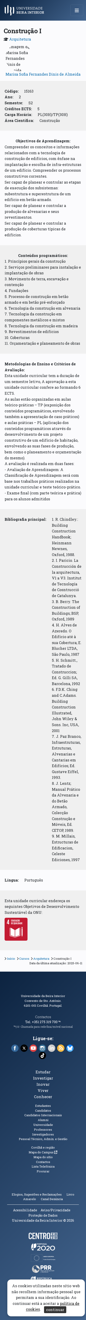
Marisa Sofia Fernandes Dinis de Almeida (43, 74)
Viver (43, 1090)
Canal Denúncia (52, 1199)
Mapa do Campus (43, 1152)
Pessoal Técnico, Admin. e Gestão (43, 1139)
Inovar (43, 1084)
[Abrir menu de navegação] (76, 10)
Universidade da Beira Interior (43, 996)
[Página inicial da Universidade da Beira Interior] (26, 10)
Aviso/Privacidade (55, 1210)
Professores (43, 1129)
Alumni (43, 1120)
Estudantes (43, 1106)
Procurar (43, 1171)
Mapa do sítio (43, 1157)
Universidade (43, 1125)
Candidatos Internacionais (43, 1115)
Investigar (43, 1078)
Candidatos (43, 1110)
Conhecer (43, 1096)
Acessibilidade (25, 1210)
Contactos (43, 1017)
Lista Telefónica (43, 1166)
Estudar (43, 1072)
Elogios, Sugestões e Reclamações (37, 1194)
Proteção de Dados (43, 1215)
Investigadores (43, 1134)
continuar (55, 1309)
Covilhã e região (43, 1147)
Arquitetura (20, 39)
